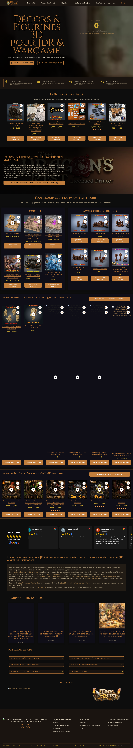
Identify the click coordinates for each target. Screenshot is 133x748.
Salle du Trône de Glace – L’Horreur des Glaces (53, 274)
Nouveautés (31, 3)
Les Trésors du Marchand (105, 3)
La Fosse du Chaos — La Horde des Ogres (53, 236)
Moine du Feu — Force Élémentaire (55, 453)
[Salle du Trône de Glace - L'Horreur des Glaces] (53, 262)
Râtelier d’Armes (100, 234)
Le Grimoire (42, 587)
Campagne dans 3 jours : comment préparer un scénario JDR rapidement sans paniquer (20, 635)
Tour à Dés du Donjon (12, 234)
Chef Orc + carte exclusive (77, 502)
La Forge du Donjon (82, 3)
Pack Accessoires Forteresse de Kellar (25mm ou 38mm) (12, 276)
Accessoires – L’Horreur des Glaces (76, 123)
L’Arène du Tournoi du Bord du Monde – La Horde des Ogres (33, 237)
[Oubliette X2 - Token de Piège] (97, 111)
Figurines (64, 3)
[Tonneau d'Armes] (79, 223)
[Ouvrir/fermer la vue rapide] (21, 110)
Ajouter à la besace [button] (36, 138)
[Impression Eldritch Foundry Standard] (56, 111)
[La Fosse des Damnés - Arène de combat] (33, 263)
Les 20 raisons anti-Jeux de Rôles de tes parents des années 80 (51, 634)
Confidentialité (113, 725)
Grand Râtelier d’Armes (79, 269)
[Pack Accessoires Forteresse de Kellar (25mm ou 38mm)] (12, 263)
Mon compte (84, 720)
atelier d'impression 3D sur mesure (27, 572)
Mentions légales (120, 745)
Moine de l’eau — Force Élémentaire (77, 453)
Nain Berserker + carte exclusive (11, 502)
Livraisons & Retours (115, 722)
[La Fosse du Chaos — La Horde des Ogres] (53, 224)
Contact (83, 723)
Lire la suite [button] (69, 546)
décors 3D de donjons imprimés (51, 576)
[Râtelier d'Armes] (100, 223)
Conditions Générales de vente (118, 720)
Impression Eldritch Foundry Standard (56, 123)
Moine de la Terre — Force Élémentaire (99, 453)
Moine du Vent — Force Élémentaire (33, 327)
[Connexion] (124, 3)
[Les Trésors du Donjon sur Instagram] (28, 726)
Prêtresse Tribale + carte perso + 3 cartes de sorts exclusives (33, 503)
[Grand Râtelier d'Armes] (79, 257)
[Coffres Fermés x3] (100, 258)
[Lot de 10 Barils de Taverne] (117, 112)
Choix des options (15, 138)
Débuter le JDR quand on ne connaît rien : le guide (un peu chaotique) (112, 634)
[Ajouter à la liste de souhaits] (21, 105)
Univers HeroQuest (48, 3)
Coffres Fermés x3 (100, 269)
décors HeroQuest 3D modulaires (104, 576)
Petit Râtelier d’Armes (120, 234)
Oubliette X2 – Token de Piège (97, 123)
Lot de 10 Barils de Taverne (117, 124)
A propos (127, 745)
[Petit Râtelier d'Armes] (120, 223)
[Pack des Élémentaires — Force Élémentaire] (121, 379)
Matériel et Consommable (61, 731)
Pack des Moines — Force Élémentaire (11, 328)
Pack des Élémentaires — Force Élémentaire (121, 454)
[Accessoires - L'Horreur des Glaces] (76, 111)
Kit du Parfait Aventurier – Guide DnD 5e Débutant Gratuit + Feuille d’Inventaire (36, 127)
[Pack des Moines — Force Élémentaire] (11, 315)
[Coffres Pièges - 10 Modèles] (15, 112)
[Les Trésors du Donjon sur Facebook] (22, 726)
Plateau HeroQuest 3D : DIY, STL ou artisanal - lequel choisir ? (81, 634)
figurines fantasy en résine (78, 576)
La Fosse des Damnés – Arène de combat (33, 275)
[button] (131, 537)
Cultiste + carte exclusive (121, 502)
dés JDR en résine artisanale (70, 583)
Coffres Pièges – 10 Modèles (15, 124)
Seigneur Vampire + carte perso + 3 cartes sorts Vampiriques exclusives (55, 503)
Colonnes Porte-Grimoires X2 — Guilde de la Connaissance (120, 269)
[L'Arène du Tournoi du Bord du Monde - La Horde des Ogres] (33, 224)
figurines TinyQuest (92, 579)
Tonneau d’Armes (79, 234)
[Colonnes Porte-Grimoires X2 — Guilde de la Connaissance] (120, 257)
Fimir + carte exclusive (99, 501)
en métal (85, 583)
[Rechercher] (121, 3)
